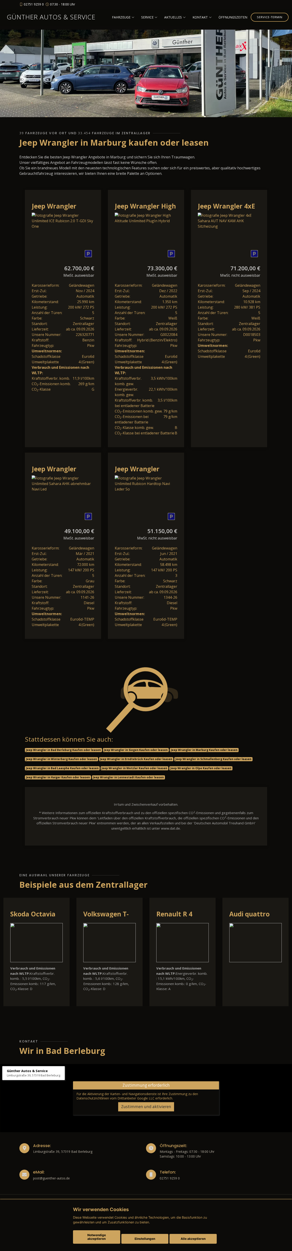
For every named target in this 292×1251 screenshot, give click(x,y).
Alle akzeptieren (193, 1239)
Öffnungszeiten (233, 17)
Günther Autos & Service (51, 17)
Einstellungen (145, 1239)
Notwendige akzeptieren (96, 1237)
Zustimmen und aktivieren (146, 1106)
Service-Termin (269, 17)
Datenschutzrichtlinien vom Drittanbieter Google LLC (115, 1098)
